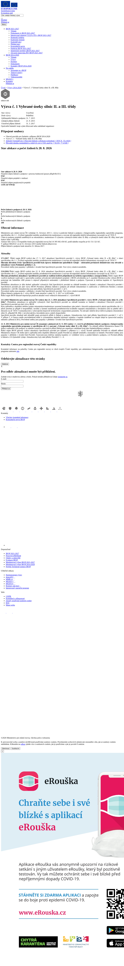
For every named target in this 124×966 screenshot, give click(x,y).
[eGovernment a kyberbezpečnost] (4, 411)
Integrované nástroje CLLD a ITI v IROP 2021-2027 (31, 35)
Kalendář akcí (16, 42)
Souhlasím (15, 748)
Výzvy (13, 59)
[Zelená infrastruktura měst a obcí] (16, 411)
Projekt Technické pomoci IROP (18, 567)
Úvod (3, 88)
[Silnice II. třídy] (23, 411)
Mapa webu (10, 605)
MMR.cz (10, 579)
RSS (7, 603)
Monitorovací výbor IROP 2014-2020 (20, 564)
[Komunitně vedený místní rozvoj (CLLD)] (54, 411)
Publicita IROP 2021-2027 (21, 48)
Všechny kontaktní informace (17, 417)
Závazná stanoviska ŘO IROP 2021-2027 (27, 53)
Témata (13, 31)
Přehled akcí (15, 44)
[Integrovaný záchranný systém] (10, 411)
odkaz (23, 744)
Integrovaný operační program (17, 588)
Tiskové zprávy (16, 73)
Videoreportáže (16, 77)
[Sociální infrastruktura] (35, 411)
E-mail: (4, 379)
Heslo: (3, 384)
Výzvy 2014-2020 (14, 88)
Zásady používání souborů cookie (19, 601)
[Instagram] (20, 427)
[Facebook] (8, 427)
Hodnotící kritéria (17, 37)
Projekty (14, 62)
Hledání (4, 20)
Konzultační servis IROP (15, 420)
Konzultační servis (18, 46)
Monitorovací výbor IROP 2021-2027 (20, 562)
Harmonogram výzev (14, 575)
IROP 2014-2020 (12, 55)
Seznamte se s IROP (18, 70)
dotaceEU (10, 577)
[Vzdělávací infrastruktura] (29, 411)
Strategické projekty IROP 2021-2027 (25, 51)
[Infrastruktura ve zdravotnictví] (41, 411)
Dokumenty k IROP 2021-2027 (23, 33)
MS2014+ (10, 584)
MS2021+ (10, 79)
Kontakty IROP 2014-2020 (21, 66)
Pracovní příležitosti (13, 556)
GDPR (8, 596)
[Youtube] (14, 427)
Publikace (14, 75)
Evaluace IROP (12, 560)
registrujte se (62, 377)
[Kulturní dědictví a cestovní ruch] (48, 411)
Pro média (10, 68)
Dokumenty (15, 64)
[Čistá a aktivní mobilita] (60, 411)
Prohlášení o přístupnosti (15, 598)
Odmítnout (5, 748)
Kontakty (9, 81)
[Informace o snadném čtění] (64, 545)
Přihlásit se (5, 22)
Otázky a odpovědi (13, 558)
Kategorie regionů (17, 40)
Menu (4, 24)
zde (17, 351)
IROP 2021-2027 (12, 29)
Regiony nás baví (13, 586)
